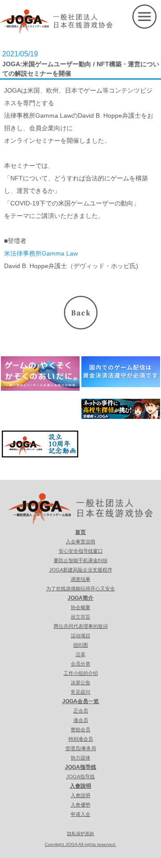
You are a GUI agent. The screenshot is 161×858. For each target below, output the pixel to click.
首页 (80, 532)
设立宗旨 (80, 616)
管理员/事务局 (80, 748)
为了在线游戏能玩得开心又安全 (80, 588)
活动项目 (80, 635)
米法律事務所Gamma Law (41, 253)
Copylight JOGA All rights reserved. (80, 844)
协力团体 (80, 757)
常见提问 (80, 692)
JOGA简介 (80, 598)
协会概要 (80, 607)
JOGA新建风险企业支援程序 (80, 569)
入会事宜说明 (80, 541)
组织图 (80, 645)
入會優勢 (80, 804)
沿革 (80, 654)
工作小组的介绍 (81, 673)
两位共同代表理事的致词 (81, 626)
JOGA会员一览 (80, 701)
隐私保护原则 (80, 833)
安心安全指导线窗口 (81, 551)
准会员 (80, 720)
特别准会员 (80, 739)
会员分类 (80, 663)
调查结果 (80, 579)
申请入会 (80, 814)
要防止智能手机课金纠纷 (81, 560)
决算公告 (80, 682)
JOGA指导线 (80, 767)
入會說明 (80, 786)
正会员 (80, 710)
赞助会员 (80, 729)
